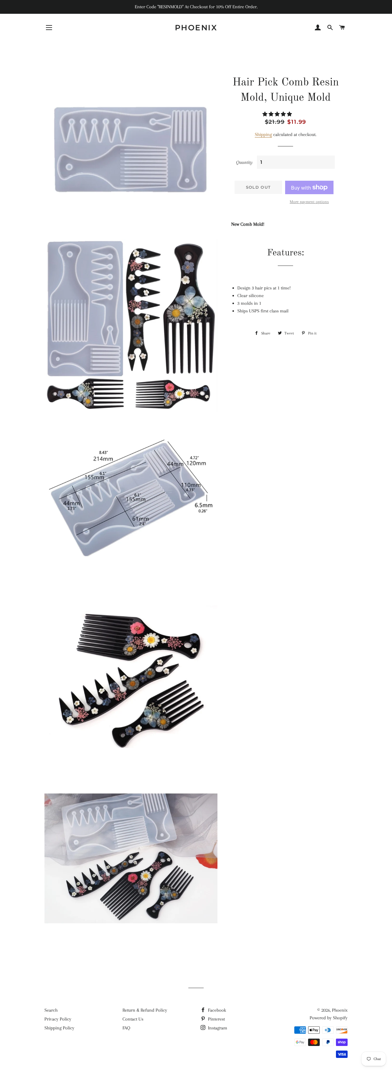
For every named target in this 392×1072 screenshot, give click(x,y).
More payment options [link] (309, 201)
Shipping (263, 134)
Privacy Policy (57, 1019)
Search (51, 1010)
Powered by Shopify (329, 1018)
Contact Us (133, 1019)
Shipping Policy (59, 1028)
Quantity (244, 162)
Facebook (216, 1010)
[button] (277, 114)
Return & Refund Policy (145, 1010)
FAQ (126, 1028)
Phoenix (196, 27)
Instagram (217, 1028)
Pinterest (216, 1019)
